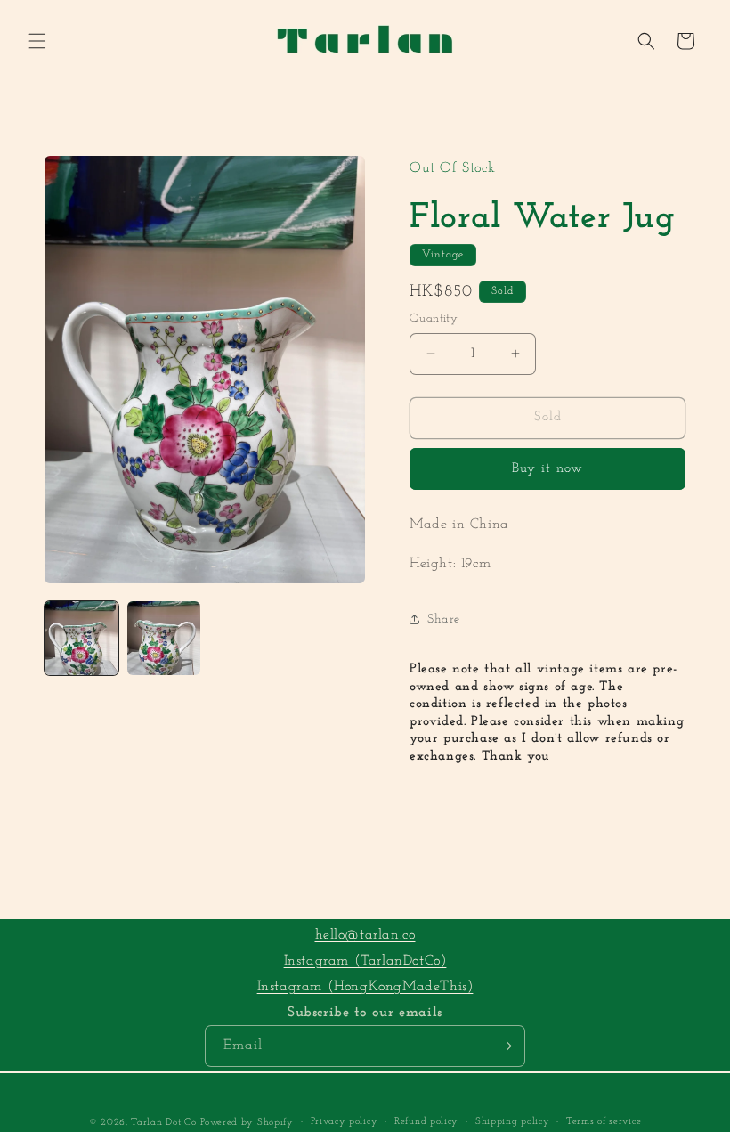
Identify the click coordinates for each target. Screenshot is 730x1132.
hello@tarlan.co (365, 935)
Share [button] (443, 619)
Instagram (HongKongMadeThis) (365, 987)
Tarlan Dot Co (163, 1123)
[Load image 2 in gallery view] (164, 638)
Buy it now (547, 469)
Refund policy (426, 1122)
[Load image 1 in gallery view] (81, 638)
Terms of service (603, 1122)
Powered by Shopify (247, 1123)
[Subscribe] (504, 1046)
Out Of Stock (452, 168)
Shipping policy (512, 1122)
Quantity (434, 318)
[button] (37, 41)
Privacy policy (344, 1122)
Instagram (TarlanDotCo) (365, 961)
